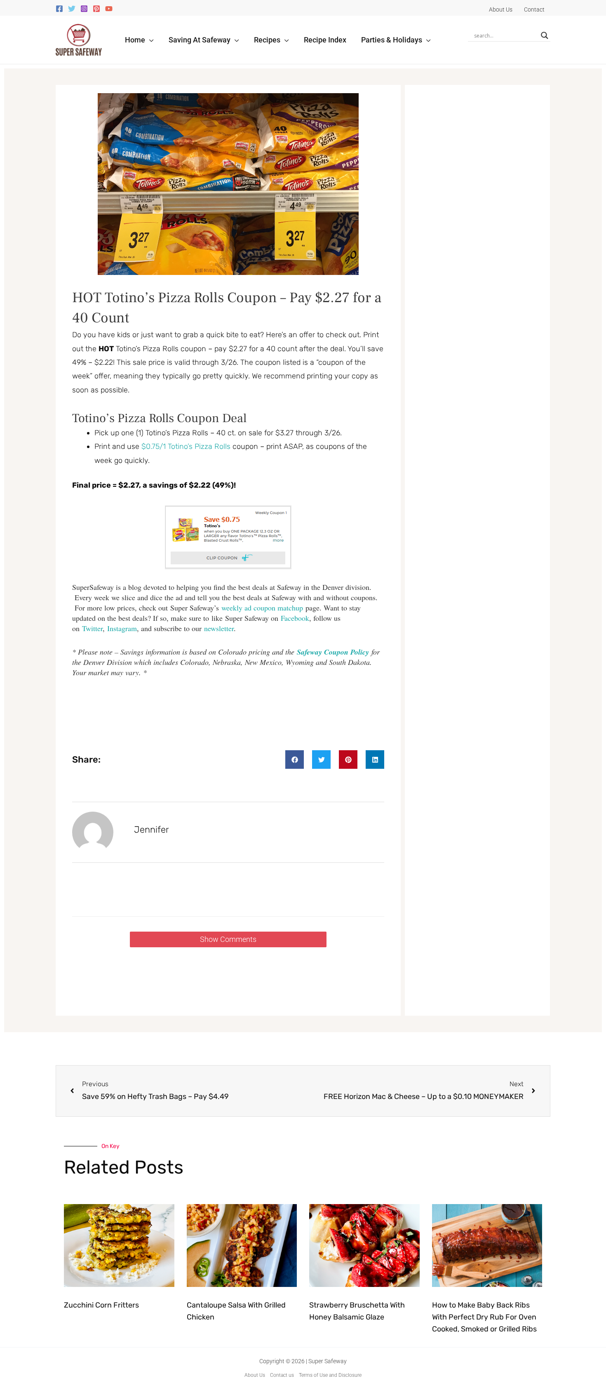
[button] (149, 40)
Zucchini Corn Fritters (101, 1305)
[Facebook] (59, 8)
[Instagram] (84, 8)
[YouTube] (109, 8)
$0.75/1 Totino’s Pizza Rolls (185, 446)
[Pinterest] (96, 8)
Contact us (282, 1375)
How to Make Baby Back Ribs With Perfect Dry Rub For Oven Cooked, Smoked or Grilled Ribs (484, 1317)
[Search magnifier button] (544, 35)
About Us (254, 1375)
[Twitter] (71, 8)
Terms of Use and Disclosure (330, 1375)
